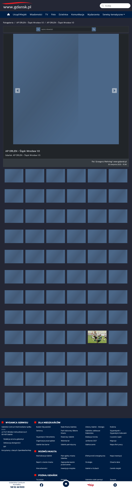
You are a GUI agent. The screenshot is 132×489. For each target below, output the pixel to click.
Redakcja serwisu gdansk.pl (13, 439)
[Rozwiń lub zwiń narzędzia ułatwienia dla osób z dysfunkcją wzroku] (115, 485)
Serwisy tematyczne (113, 14)
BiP (4, 446)
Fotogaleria (8, 22)
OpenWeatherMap (24, 450)
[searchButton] (94, 29)
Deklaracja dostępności (12, 443)
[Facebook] (41, 485)
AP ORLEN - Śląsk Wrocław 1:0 (30, 22)
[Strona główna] (8, 14)
